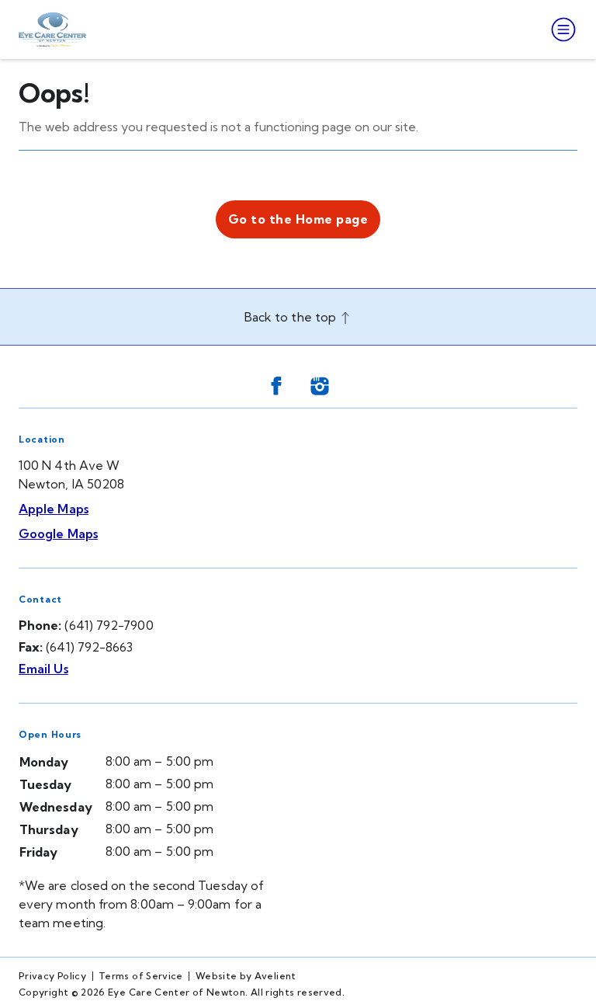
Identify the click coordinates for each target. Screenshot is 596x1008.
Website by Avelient (246, 976)
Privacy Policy (52, 976)
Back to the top (291, 317)
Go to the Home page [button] (298, 219)
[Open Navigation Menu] (560, 29)
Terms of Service (141, 976)
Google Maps (58, 533)
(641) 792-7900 (108, 625)
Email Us (43, 668)
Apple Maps (53, 508)
